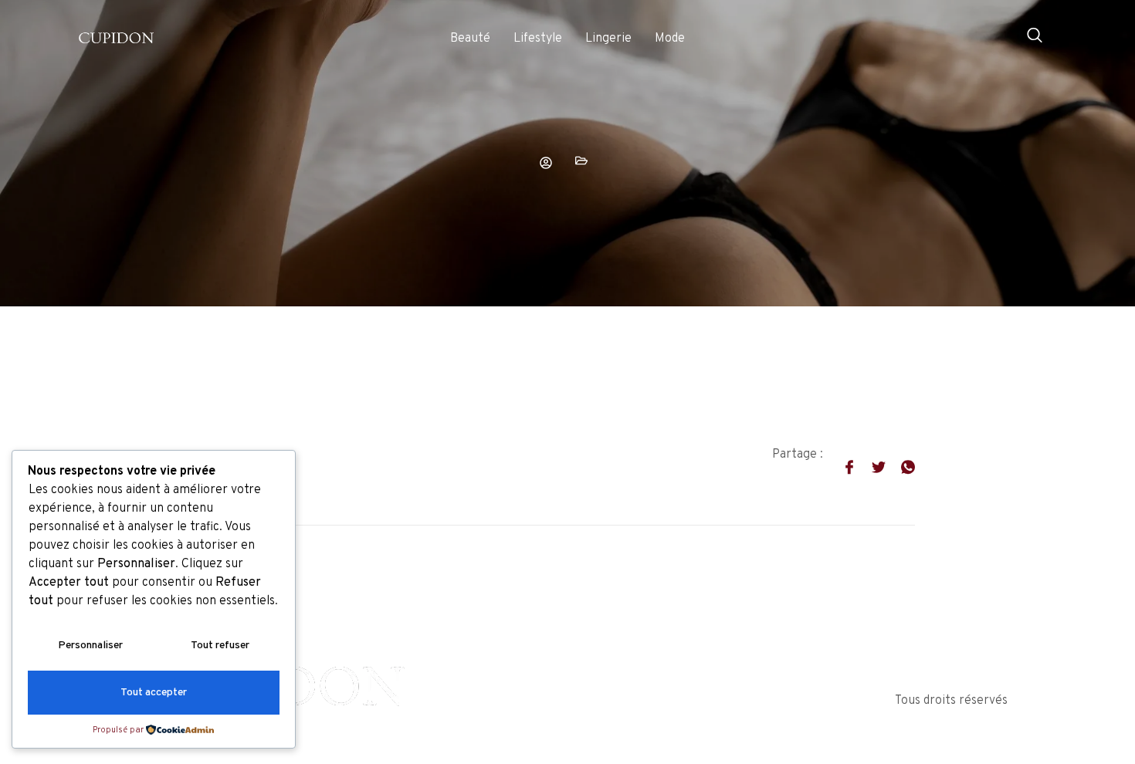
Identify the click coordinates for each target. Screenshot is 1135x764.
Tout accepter (153, 692)
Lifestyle (537, 38)
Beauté (470, 38)
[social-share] (841, 467)
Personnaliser (90, 645)
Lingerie (608, 38)
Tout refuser (220, 645)
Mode (670, 38)
